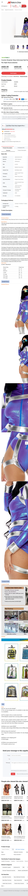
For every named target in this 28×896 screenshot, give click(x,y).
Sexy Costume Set (18, 880)
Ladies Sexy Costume (6, 883)
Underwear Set (17, 867)
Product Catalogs (20, 849)
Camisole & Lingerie (6, 867)
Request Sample (23, 76)
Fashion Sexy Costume (19, 883)
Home (2, 9)
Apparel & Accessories (9, 9)
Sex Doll (3, 854)
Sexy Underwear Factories (19, 877)
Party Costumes (17, 854)
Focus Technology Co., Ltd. (17, 890)
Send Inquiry (13, 73)
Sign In (3, 141)
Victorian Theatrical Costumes (8, 870)
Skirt (23, 867)
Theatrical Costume (18, 9)
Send (13, 774)
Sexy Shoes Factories (6, 880)
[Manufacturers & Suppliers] (14, 2)
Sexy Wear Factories (6, 877)
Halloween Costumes (18, 852)
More (2, 886)
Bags (2, 852)
